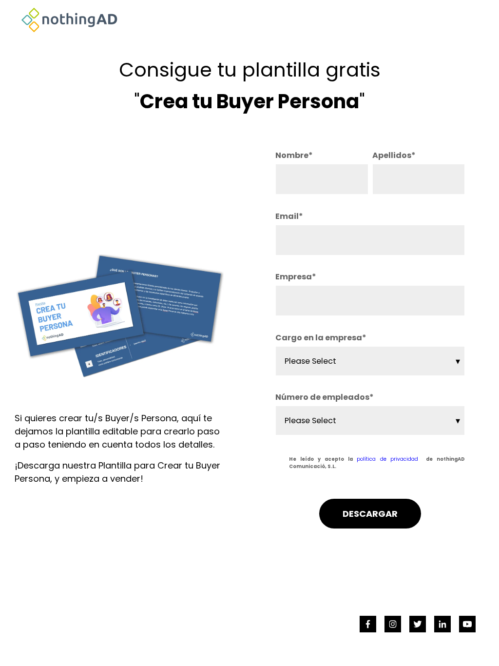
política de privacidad (388, 459)
